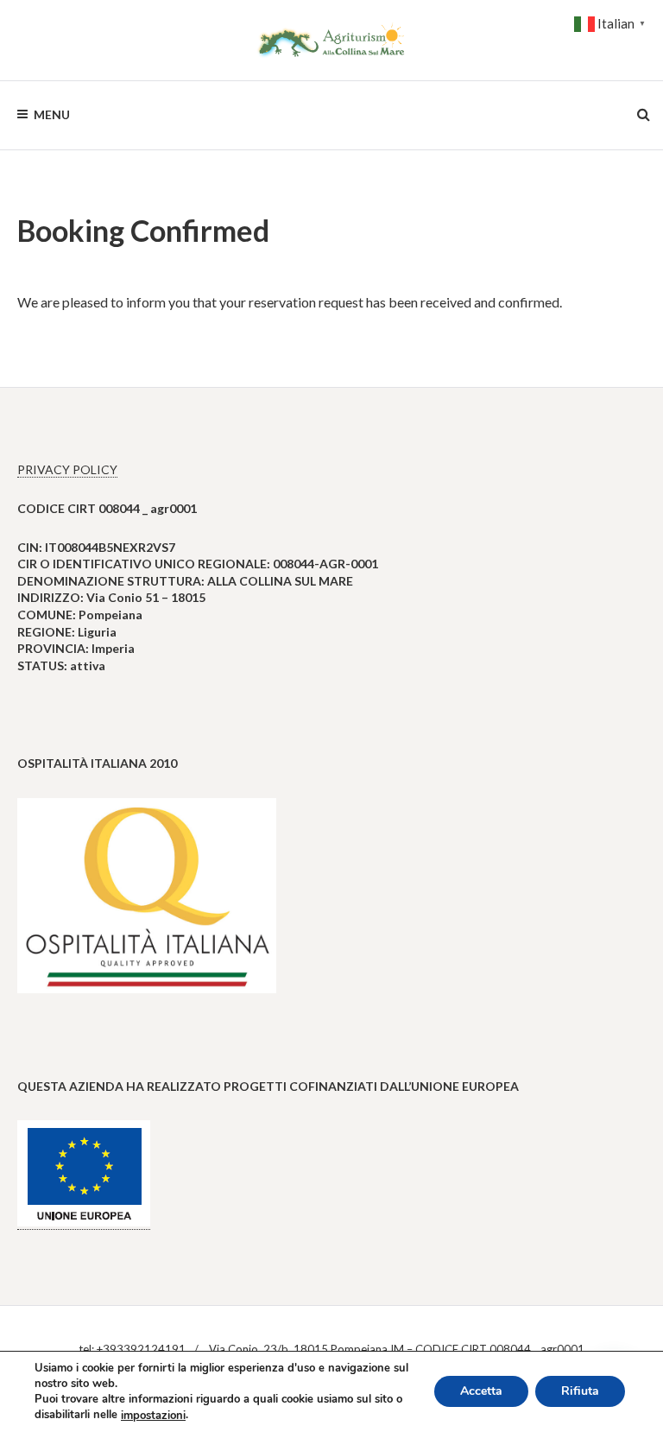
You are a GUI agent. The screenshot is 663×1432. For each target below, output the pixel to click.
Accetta (481, 1392)
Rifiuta (580, 1392)
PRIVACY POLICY (67, 469)
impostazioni (153, 1415)
